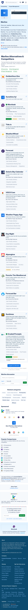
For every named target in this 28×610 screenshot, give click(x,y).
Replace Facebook (19, 569)
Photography (22, 392)
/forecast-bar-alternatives (7, 292)
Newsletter (4, 579)
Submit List (4, 577)
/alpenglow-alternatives (7, 253)
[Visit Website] (26, 75)
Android (3, 392)
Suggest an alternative (14, 365)
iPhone (14, 403)
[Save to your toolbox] (4, 18)
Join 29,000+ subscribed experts (14, 518)
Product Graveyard (19, 575)
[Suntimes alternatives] (3, 315)
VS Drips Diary (6, 460)
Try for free (8, 118)
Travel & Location (16, 397)
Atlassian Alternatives (20, 573)
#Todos (15, 71)
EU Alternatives (6, 479)
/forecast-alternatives (6, 149)
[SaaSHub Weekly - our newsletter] (20, 2)
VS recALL (6, 451)
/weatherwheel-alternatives (7, 132)
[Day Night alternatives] (3, 234)
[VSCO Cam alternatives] (3, 193)
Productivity (8, 395)
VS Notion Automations (9, 466)
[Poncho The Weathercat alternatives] (3, 276)
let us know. (18, 480)
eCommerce (11, 594)
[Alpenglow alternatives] (3, 255)
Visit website (8, 357)
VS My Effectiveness (8, 468)
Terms (18, 601)
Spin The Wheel (14, 605)
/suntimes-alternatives (6, 312)
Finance (24, 596)
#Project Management (6, 71)
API (2, 560)
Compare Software (6, 569)
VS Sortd (5, 453)
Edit (3, 42)
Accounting (4, 594)
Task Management (6, 397)
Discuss (20, 558)
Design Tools (22, 588)
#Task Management (14, 69)
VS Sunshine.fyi (7, 445)
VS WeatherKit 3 (7, 464)
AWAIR (3, 40)
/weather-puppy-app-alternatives (9, 213)
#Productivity (4, 69)
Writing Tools (21, 594)
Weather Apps (6, 400)
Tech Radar (17, 566)
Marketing (20, 592)
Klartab (13, 499)
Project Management (17, 395)
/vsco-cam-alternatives (7, 191)
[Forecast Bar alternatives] (3, 294)
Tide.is (14, 36)
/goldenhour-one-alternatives (8, 74)
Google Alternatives (19, 571)
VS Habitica (6, 449)
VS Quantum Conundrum (9, 462)
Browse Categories (6, 566)
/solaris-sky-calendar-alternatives (9, 170)
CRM (3, 592)
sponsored (22, 532)
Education (4, 597)
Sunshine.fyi (5, 36)
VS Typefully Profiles (8, 470)
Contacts (14, 558)
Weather (24, 397)
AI (2, 588)
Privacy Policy (11, 601)
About (24, 558)
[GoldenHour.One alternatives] (3, 77)
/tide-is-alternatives (6, 123)
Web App (23, 400)
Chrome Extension (6, 571)
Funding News (5, 575)
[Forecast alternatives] (3, 151)
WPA (3, 215)
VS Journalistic (7, 455)
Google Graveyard (19, 577)
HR (16, 594)
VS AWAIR (5, 447)
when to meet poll (12, 607)
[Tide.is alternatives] (3, 125)
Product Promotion (6, 558)
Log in (2, 381)
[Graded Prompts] (3, 334)
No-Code (6, 588)
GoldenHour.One (16, 34)
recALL (16, 40)
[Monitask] (3, 105)
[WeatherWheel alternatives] (3, 134)
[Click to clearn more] (14, 529)
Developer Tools (13, 588)
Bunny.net (13, 604)
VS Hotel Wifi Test (7, 458)
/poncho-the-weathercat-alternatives (10, 273)
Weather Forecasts (15, 400)
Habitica (8, 40)
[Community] (23, 2)
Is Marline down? (14, 488)
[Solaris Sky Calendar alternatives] (3, 172)
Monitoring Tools (17, 596)
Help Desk (7, 592)
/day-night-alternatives (6, 232)
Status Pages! (5, 573)
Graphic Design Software (12, 392)
